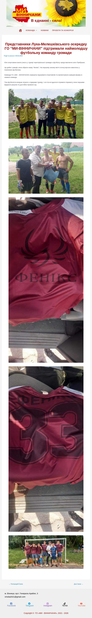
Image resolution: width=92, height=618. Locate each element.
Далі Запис (78, 584)
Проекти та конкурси (62, 30)
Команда (30, 30)
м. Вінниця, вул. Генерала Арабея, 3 (21, 593)
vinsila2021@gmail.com (15, 597)
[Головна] (20, 30)
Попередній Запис (16, 584)
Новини (45, 30)
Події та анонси (9, 56)
